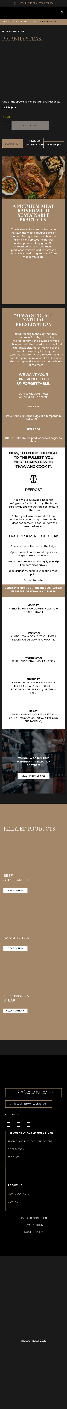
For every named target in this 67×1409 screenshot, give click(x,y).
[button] (33, 12)
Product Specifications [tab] (35, 143)
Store (15, 21)
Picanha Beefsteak (13, 31)
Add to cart (30, 125)
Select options (15, 890)
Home (6, 21)
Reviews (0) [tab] (54, 144)
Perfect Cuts (29, 21)
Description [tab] (12, 143)
